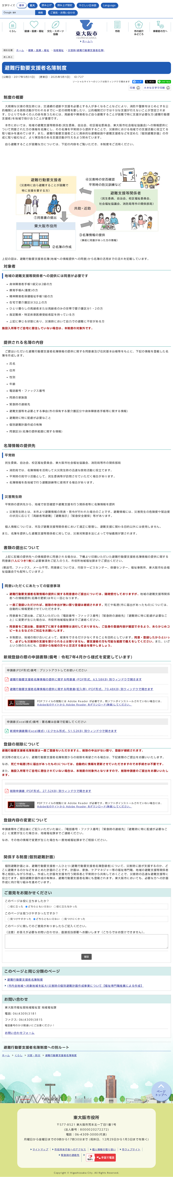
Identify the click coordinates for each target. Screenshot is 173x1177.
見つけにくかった (74, 919)
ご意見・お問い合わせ (62, 12)
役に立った (16, 906)
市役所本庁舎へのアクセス (70, 1149)
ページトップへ (161, 1093)
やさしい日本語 (87, 5)
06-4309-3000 (86, 1134)
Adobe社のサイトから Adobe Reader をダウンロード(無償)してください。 (84, 705)
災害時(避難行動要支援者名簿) (86, 50)
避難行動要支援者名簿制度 (25, 979)
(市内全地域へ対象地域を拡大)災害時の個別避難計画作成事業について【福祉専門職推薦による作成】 (75, 985)
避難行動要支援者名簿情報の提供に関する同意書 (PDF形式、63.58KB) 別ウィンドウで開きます (76, 679)
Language (109, 5)
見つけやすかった (20, 919)
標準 (21, 5)
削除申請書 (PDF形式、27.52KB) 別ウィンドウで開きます (50, 791)
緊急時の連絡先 (70, 1155)
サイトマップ (40, 1149)
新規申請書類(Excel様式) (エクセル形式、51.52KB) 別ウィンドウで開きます (63, 731)
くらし (19, 1055)
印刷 (132, 87)
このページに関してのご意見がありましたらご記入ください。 (46, 926)
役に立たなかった (67, 906)
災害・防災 (34, 1055)
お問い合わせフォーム (20, 1033)
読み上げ (47, 5)
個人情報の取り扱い (104, 1149)
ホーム (20, 50)
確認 (86, 957)
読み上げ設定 (64, 5)
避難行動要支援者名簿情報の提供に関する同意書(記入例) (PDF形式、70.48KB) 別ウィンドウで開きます (81, 689)
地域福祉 (58, 50)
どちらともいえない (40, 906)
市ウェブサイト (131, 1149)
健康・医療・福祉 (38, 50)
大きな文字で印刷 (154, 87)
